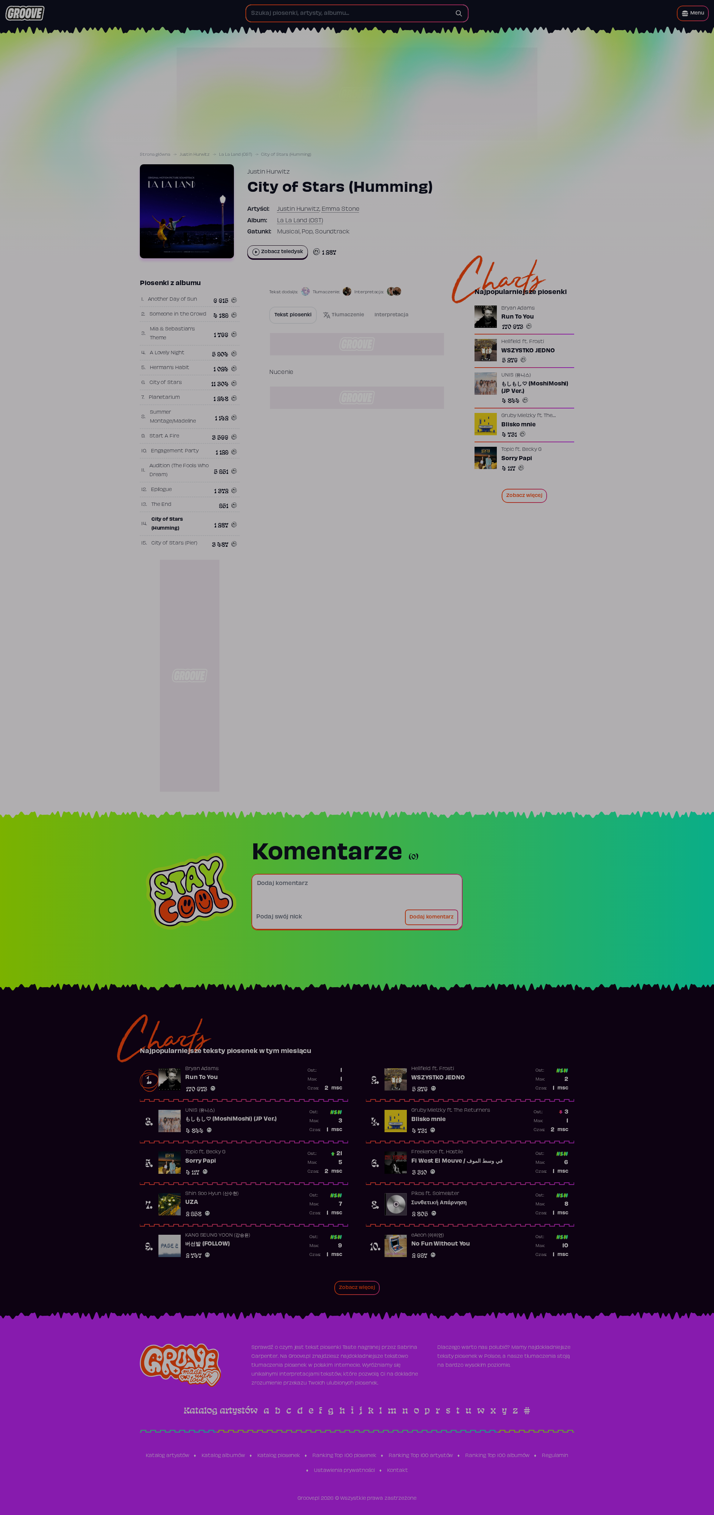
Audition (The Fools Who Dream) (179, 470)
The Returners (472, 1110)
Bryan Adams (518, 308)
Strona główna (155, 154)
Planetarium (164, 397)
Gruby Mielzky (518, 416)
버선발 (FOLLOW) (207, 1244)
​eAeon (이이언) (427, 1235)
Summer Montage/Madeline (173, 417)
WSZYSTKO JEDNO (528, 350)
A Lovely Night (167, 353)
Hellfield (511, 342)
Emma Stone (341, 209)
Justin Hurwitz (195, 154)
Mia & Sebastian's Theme (172, 333)
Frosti (536, 342)
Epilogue (161, 490)
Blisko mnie (518, 424)
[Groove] (24, 13)
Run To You (517, 317)
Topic (507, 450)
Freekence (424, 1152)
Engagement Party (175, 451)
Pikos (417, 1194)
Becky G (531, 450)
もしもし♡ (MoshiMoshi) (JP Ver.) (534, 387)
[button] (693, 13)
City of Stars (165, 383)
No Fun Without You (440, 1244)
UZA (191, 1202)
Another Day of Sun (172, 299)
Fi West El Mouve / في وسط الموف (457, 1161)
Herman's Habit (169, 368)
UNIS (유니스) (516, 375)
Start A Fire (164, 436)
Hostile (454, 1152)
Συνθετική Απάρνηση (439, 1202)
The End (161, 505)
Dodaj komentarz (431, 917)
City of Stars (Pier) (174, 543)
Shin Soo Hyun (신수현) (212, 1194)
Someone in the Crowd (177, 314)
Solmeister (445, 1194)
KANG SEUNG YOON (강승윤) (217, 1235)
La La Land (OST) (235, 154)
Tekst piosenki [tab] (293, 315)
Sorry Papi (516, 458)
